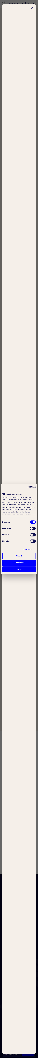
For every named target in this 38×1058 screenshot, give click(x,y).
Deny (19, 569)
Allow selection (19, 563)
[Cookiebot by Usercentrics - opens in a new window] (27, 487)
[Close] (31, 8)
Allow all (19, 556)
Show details (27, 549)
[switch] (33, 528)
